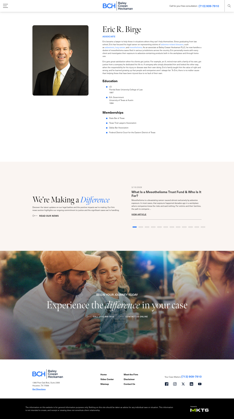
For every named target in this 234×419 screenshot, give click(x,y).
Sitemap (104, 383)
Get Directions (39, 389)
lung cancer (120, 47)
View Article (139, 214)
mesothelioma (136, 47)
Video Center (107, 379)
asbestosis (109, 47)
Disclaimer (129, 379)
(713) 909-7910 (209, 6)
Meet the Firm (131, 374)
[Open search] (229, 6)
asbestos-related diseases (172, 44)
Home (103, 374)
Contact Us (129, 383)
